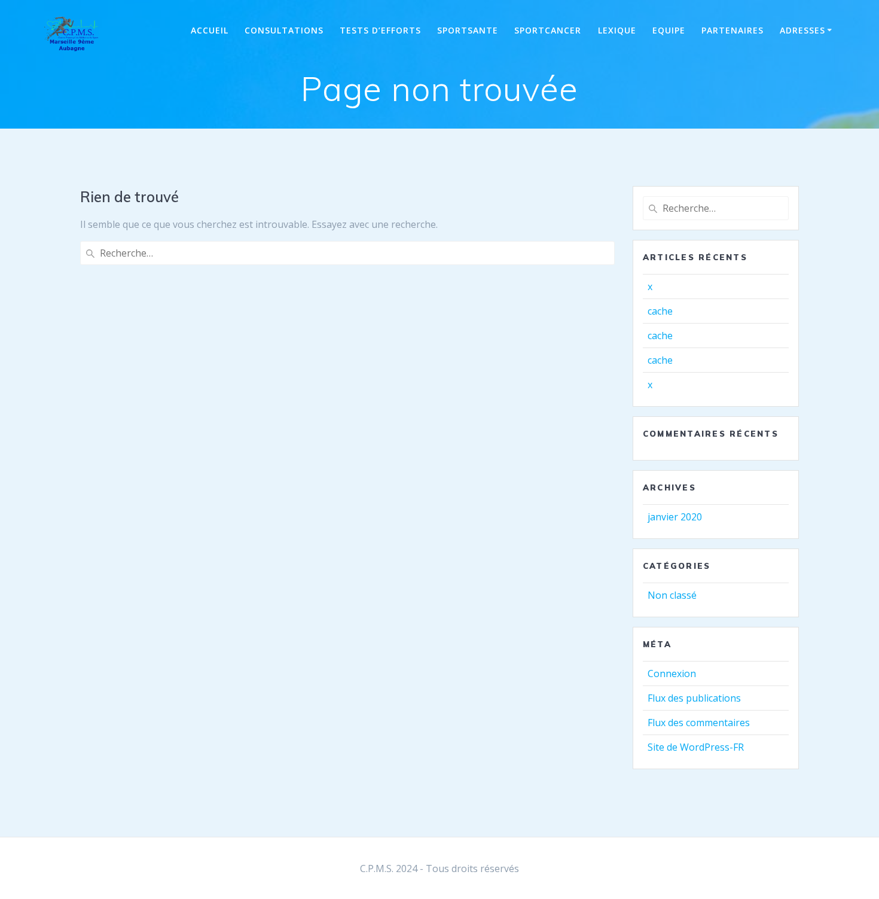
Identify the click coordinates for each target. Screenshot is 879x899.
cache (660, 311)
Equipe (668, 30)
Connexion (672, 673)
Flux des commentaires (699, 722)
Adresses (802, 30)
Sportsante (467, 30)
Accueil (209, 30)
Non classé (672, 595)
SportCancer (547, 30)
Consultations (284, 30)
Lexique (617, 30)
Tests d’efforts (380, 30)
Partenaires (732, 30)
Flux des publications (694, 698)
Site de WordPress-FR (696, 747)
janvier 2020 (675, 516)
